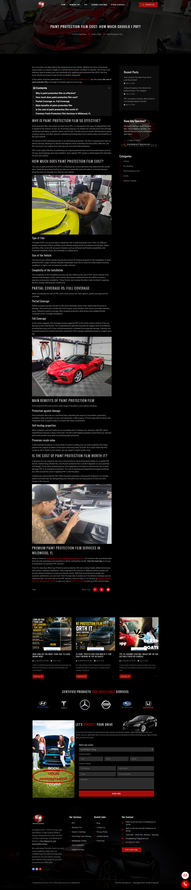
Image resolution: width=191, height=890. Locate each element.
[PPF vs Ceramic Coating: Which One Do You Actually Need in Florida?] (139, 633)
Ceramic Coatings (99, 4)
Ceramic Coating (139, 650)
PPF (85, 4)
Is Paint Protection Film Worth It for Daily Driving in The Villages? (93, 655)
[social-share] (95, 589)
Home (63, 4)
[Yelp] (40, 869)
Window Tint (75, 4)
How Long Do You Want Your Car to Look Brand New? (51, 655)
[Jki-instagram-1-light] (36, 869)
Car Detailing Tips (52, 650)
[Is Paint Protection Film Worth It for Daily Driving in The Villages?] (95, 633)
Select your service (86, 745)
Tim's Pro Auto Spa (42, 661)
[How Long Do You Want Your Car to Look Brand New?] (52, 633)
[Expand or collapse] (109, 88)
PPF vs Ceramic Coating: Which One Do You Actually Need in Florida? (138, 655)
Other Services (118, 4)
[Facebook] (33, 869)
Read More (37, 676)
